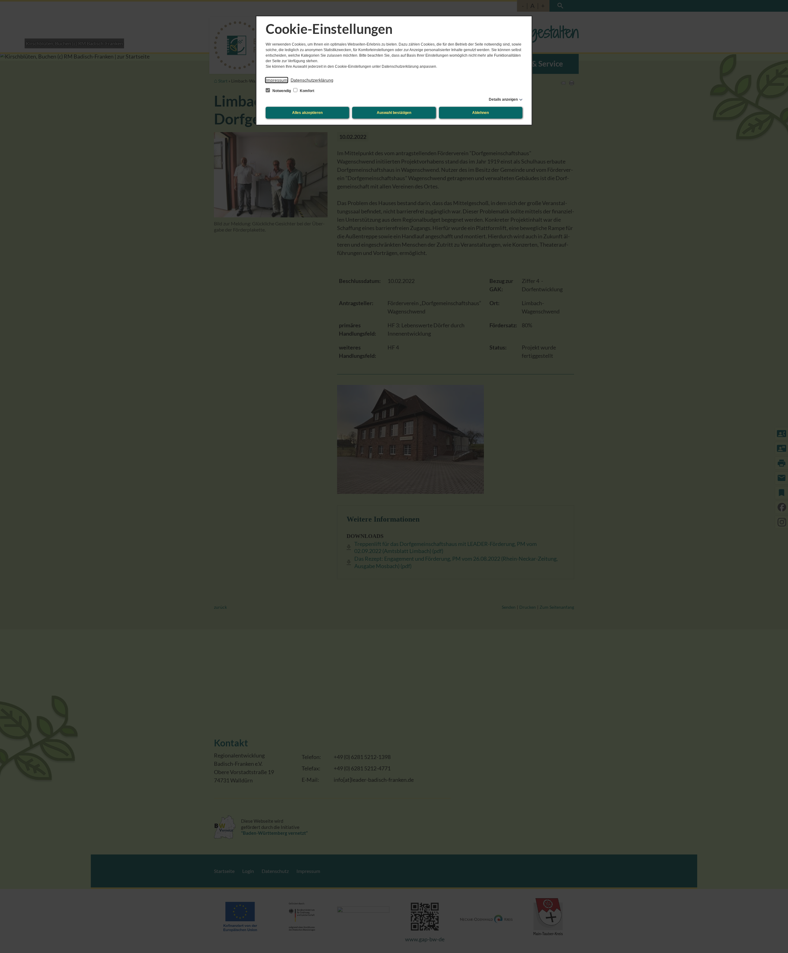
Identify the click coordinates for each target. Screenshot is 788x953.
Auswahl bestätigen (394, 113)
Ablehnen (480, 113)
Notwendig (281, 91)
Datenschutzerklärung (312, 80)
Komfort (306, 91)
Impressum (276, 80)
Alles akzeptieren (307, 113)
